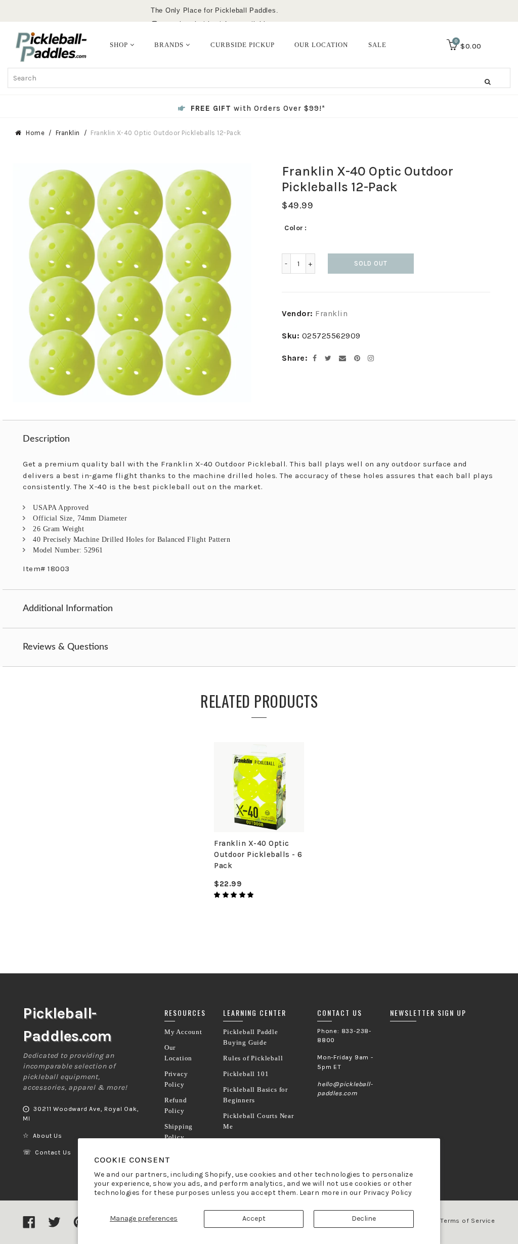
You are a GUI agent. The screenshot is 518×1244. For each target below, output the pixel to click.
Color (294, 228)
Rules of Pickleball (253, 1058)
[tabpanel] (259, 821)
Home (35, 133)
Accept (254, 1218)
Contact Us (53, 1152)
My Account (183, 1032)
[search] (259, 78)
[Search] (487, 81)
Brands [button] (170, 45)
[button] (234, 894)
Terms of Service (467, 1220)
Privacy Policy (387, 1192)
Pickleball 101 (246, 1074)
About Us (47, 1135)
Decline (364, 1218)
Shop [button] (120, 45)
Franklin (68, 133)
